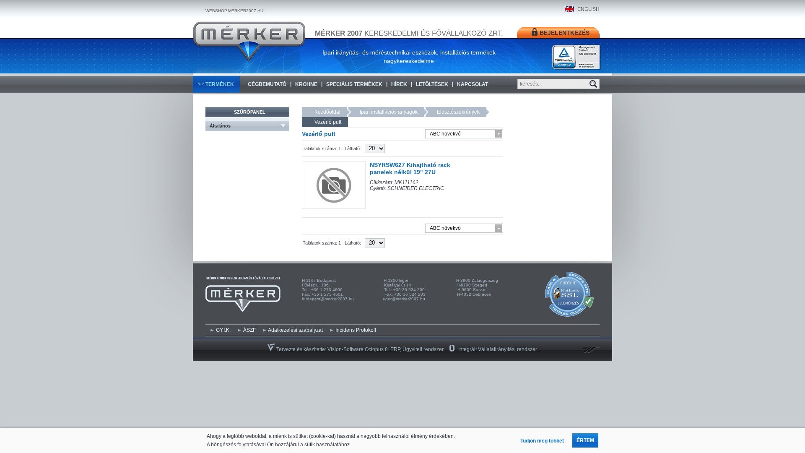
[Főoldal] (249, 41)
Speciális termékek (354, 84)
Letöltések (432, 84)
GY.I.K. (223, 330)
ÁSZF (249, 330)
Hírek (399, 84)
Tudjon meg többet (542, 441)
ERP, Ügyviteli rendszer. (417, 349)
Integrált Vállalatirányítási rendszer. (498, 349)
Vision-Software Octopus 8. (358, 349)
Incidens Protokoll (355, 330)
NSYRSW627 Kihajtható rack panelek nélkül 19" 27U (410, 168)
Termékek (219, 84)
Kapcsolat (472, 84)
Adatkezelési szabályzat (295, 330)
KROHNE (306, 84)
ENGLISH (588, 9)
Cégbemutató (267, 84)
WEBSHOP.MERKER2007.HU (234, 10)
